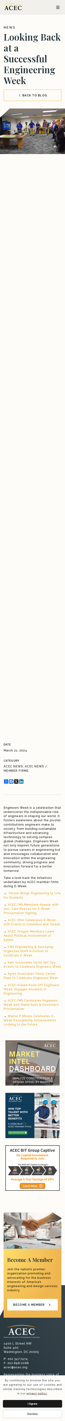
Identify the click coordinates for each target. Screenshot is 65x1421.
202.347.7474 (18, 1359)
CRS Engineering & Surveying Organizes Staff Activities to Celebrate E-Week (28, 951)
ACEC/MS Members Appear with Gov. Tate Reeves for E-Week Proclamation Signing (31, 909)
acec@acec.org (16, 1367)
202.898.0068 (18, 1363)
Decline (32, 1414)
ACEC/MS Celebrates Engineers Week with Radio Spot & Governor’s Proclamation (31, 1005)
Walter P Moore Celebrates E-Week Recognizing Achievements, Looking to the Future (30, 1020)
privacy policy (37, 1393)
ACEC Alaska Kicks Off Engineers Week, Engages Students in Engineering (31, 989)
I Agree (32, 1403)
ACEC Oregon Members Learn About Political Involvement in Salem (29, 936)
